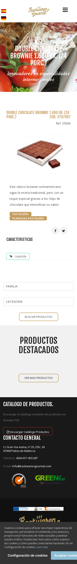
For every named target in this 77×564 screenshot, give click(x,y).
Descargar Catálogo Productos (29, 432)
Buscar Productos (38, 317)
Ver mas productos (38, 378)
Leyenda (20, 256)
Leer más (42, 547)
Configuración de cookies (27, 555)
